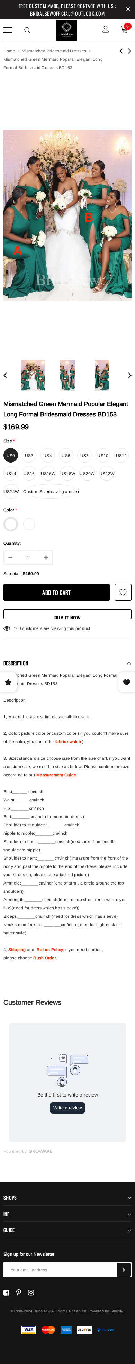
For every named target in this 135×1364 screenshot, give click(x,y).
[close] (128, 9)
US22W (106, 473)
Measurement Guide (56, 775)
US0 (11, 455)
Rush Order (44, 958)
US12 (121, 455)
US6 (66, 455)
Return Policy (50, 949)
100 (17, 628)
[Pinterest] (18, 1293)
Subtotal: (12, 573)
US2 (29, 455)
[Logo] (66, 29)
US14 (10, 473)
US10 (102, 455)
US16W (48, 473)
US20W (87, 473)
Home (9, 51)
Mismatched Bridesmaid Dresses (54, 51)
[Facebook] (6, 1293)
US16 (29, 473)
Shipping (17, 949)
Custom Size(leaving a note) (51, 491)
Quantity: (12, 543)
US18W (67, 473)
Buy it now (67, 616)
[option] (67, 215)
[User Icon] (105, 30)
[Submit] (124, 1270)
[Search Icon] (27, 30)
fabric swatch (68, 741)
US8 (84, 455)
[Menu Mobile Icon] (7, 30)
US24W (11, 491)
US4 (47, 455)
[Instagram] (31, 1293)
